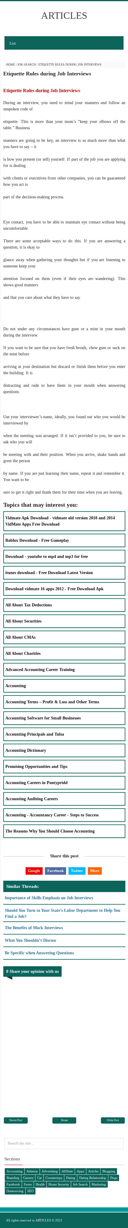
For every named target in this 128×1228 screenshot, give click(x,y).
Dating (70, 1178)
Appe (80, 1171)
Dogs (113, 1178)
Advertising (50, 1171)
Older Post (113, 1120)
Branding (13, 1178)
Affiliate (67, 1171)
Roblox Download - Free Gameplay (37, 540)
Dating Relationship (92, 1178)
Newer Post (15, 1120)
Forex (28, 1184)
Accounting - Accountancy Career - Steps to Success (52, 815)
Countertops (54, 1178)
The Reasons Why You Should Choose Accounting (50, 831)
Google (34, 871)
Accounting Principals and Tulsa (34, 734)
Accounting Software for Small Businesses (43, 718)
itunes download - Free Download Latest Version (49, 572)
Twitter (77, 871)
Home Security (59, 1184)
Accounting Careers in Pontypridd (36, 782)
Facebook (55, 871)
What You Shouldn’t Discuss (30, 940)
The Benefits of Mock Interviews (34, 928)
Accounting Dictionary (25, 750)
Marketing (99, 1184)
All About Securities (23, 621)
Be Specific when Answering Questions (39, 953)
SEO (30, 1191)
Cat (39, 1178)
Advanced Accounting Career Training (40, 669)
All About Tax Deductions (28, 605)
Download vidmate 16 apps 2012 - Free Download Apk (54, 589)
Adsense (32, 1171)
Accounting (15, 686)
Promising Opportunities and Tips (36, 766)
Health (40, 1184)
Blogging (108, 1171)
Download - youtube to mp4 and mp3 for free (46, 556)
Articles (93, 1171)
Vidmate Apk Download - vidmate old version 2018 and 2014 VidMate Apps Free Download (60, 521)
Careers (28, 1178)
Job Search (27, 64)
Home (10, 64)
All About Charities (22, 653)
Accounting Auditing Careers (31, 799)
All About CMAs (20, 637)
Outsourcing (15, 1191)
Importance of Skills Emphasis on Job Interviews (49, 898)
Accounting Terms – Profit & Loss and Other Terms (52, 702)
